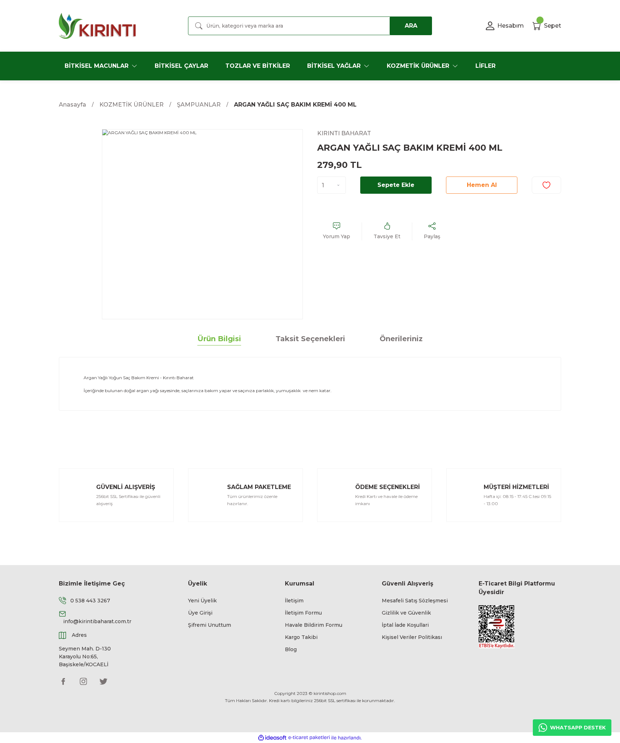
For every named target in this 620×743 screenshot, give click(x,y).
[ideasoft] (272, 737)
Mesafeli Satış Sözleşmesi (415, 600)
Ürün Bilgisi (219, 338)
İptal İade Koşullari (405, 625)
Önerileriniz (401, 338)
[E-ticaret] (309, 737)
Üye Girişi (200, 613)
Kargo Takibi (301, 637)
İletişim (294, 600)
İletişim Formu (303, 613)
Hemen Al (482, 185)
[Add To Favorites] (546, 185)
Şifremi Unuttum (209, 625)
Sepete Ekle (395, 185)
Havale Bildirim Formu (313, 625)
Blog (291, 649)
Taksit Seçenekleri (310, 338)
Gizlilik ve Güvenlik (406, 613)
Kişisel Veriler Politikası (412, 637)
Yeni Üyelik (202, 600)
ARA (411, 25)
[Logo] (97, 26)
